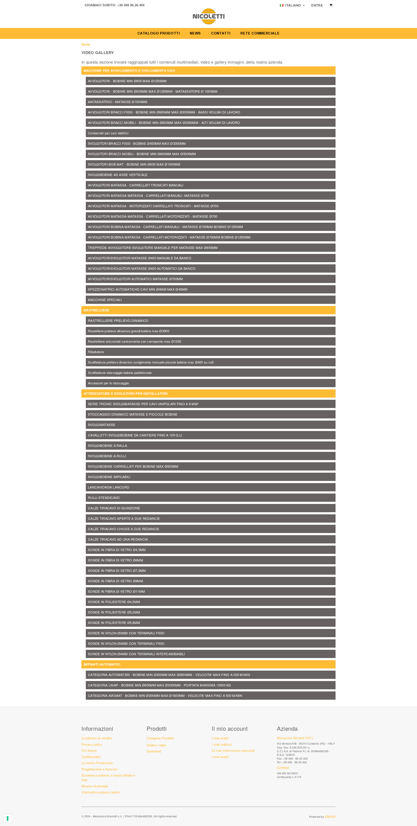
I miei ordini (220, 738)
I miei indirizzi (222, 744)
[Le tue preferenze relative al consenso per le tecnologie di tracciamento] (7, 818)
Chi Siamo (89, 750)
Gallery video (156, 745)
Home (85, 44)
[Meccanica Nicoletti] (208, 16)
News (195, 33)
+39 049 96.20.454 (131, 5)
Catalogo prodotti (158, 33)
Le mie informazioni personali (233, 750)
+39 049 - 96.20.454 (294, 762)
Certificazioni (91, 756)
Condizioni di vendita (96, 738)
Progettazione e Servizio (99, 769)
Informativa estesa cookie (100, 792)
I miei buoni (220, 756)
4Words (330, 816)
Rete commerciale (260, 33)
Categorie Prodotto (160, 738)
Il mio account (230, 728)
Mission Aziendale (94, 786)
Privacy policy (91, 744)
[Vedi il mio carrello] (330, 5)
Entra (317, 5)
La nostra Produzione (97, 762)
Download (154, 751)
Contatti (220, 33)
